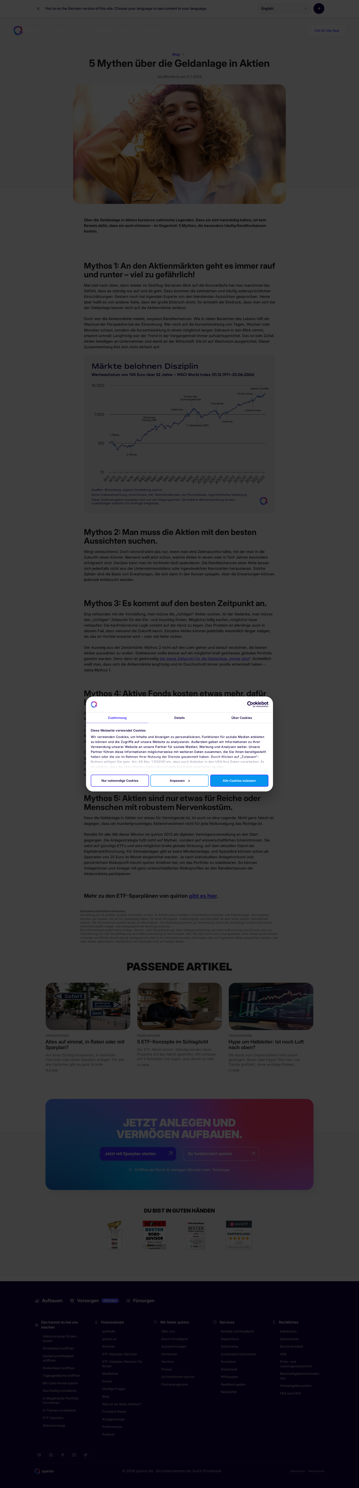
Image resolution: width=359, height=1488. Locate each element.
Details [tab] (179, 718)
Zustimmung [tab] (117, 718)
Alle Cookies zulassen (239, 781)
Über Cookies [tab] (241, 718)
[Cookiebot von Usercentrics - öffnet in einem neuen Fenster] (250, 704)
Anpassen (177, 781)
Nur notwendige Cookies (119, 781)
